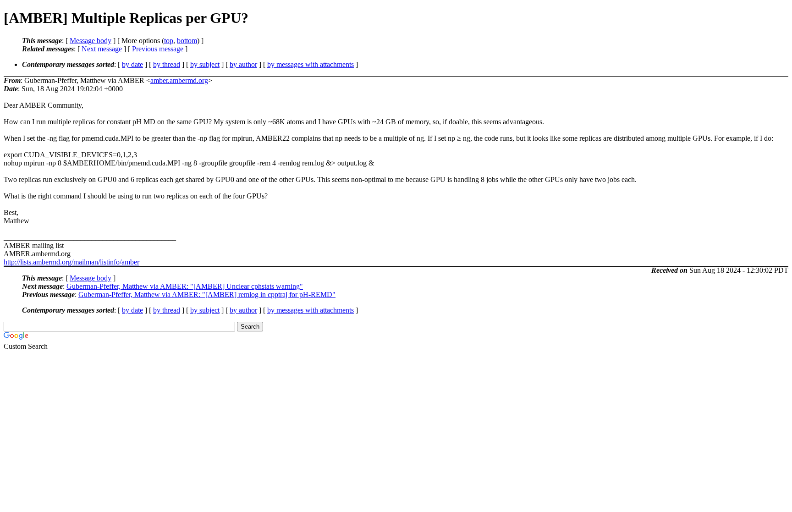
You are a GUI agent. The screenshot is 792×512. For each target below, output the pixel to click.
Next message (102, 49)
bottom (187, 40)
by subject (205, 64)
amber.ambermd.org (179, 80)
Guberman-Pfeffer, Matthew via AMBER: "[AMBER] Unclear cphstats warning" (184, 286)
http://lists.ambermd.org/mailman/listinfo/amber (71, 262)
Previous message (157, 49)
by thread (166, 64)
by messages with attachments (310, 64)
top (168, 40)
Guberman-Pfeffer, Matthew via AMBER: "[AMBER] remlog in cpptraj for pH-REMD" (207, 294)
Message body (90, 40)
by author (243, 64)
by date (132, 64)
